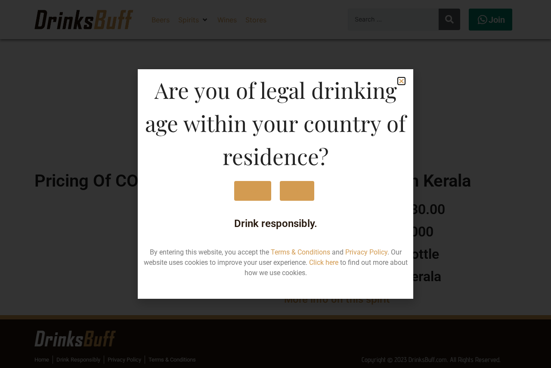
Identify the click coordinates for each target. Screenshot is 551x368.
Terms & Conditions (300, 252)
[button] (401, 81)
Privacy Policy (366, 252)
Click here (323, 262)
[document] (275, 184)
